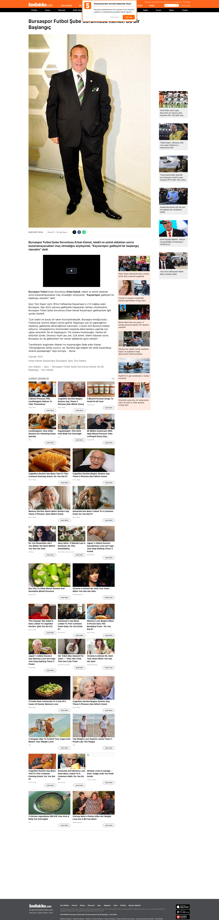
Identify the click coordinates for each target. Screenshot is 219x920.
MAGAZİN (138, 5)
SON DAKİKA (66, 5)
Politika (34, 10)
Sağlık (145, 10)
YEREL (152, 5)
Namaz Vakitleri (135, 905)
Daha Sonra (114, 17)
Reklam (40, 913)
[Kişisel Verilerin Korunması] (125, 919)
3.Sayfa (185, 10)
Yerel (115, 905)
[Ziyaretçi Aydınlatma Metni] (145, 919)
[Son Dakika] (40, 5)
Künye (51, 913)
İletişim (45, 913)
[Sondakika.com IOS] (183, 906)
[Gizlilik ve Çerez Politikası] (94, 919)
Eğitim (171, 10)
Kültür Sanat (78, 10)
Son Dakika (64, 905)
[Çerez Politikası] (110, 919)
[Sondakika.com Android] (183, 912)
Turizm (158, 10)
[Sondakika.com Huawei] (183, 917)
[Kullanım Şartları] (66, 919)
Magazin (107, 905)
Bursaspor (34, 291)
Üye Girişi (184, 5)
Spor (99, 905)
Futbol (43, 291)
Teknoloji (61, 10)
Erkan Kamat (73, 291)
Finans (47, 10)
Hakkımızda (33, 913)
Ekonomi (91, 905)
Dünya (82, 905)
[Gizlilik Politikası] (78, 919)
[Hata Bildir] (159, 919)
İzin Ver (128, 17)
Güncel (74, 905)
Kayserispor (93, 295)
